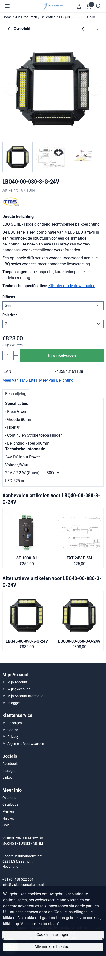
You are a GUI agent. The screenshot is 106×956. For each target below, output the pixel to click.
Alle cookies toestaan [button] (53, 946)
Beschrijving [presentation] (15, 393)
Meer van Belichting (56, 380)
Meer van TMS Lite (18, 380)
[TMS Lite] (11, 204)
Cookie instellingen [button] (52, 934)
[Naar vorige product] (83, 29)
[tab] (15, 393)
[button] (7, 6)
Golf (5, 825)
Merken (8, 811)
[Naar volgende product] (97, 29)
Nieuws (8, 818)
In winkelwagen (62, 355)
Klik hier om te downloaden (71, 285)
